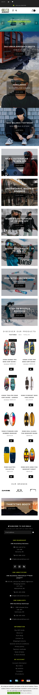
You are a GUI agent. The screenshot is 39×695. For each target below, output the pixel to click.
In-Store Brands (19, 654)
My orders (19, 665)
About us (19, 633)
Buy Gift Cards (19, 630)
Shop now (19, 315)
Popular (27, 334)
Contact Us (19, 638)
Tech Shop (19, 635)
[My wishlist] (12, 1)
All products (19, 674)
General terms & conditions (19, 643)
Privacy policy (19, 646)
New (20, 334)
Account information (19, 663)
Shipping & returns (19, 641)
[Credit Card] (16, 680)
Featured (13, 334)
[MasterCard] (22, 680)
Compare (19, 671)
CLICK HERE (19, 54)
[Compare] (8, 1)
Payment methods (19, 649)
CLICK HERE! (19, 195)
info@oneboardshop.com (20, 559)
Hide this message (13, 693)
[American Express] (10, 680)
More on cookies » (26, 693)
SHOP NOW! (19, 130)
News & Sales (19, 652)
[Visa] (28, 680)
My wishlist (19, 668)
